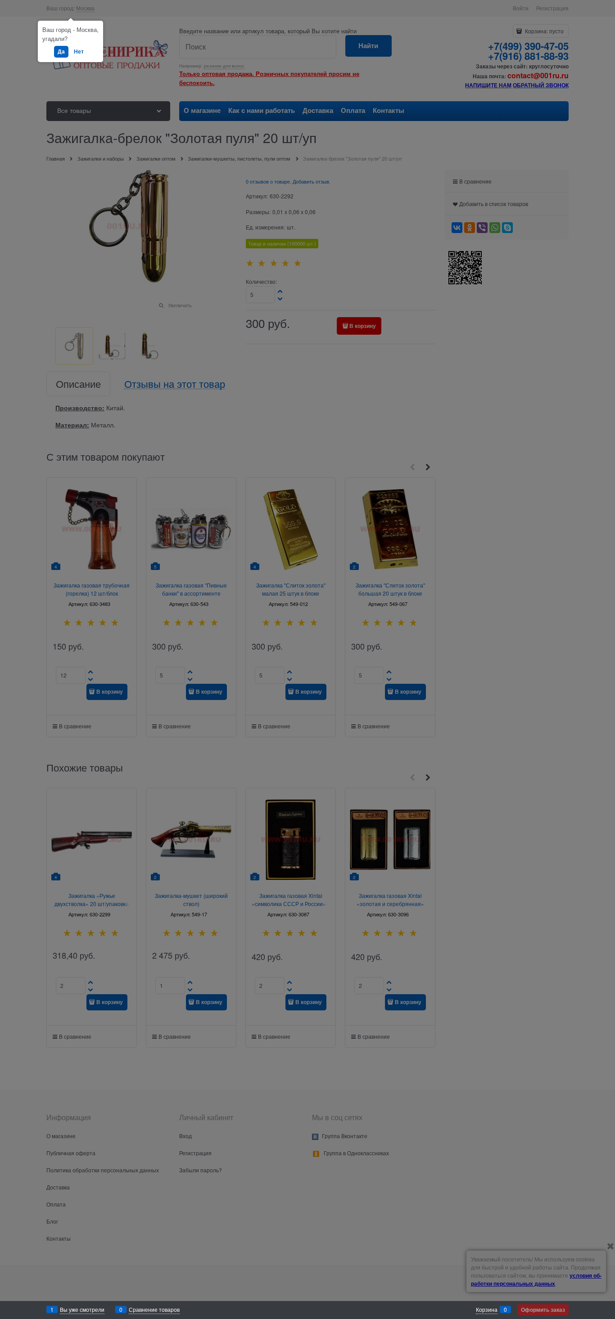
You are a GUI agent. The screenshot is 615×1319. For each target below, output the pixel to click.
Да (61, 51)
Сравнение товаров (154, 1309)
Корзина (486, 1309)
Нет (79, 51)
